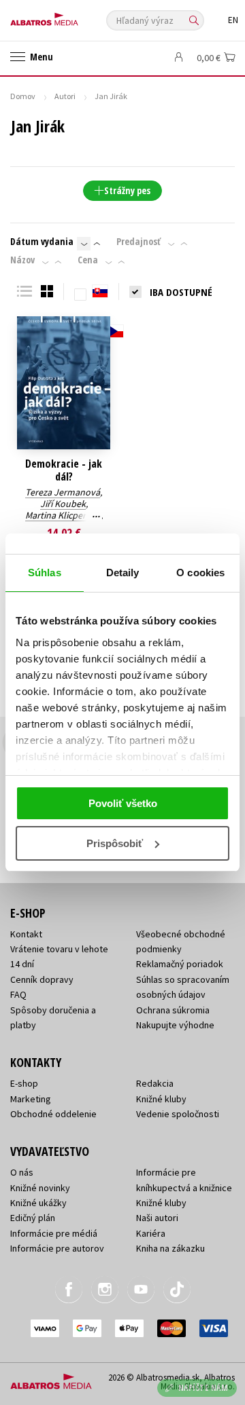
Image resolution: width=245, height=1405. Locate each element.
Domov (22, 96)
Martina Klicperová (63, 515)
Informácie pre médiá (53, 1233)
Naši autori (157, 1218)
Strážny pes (127, 190)
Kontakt (26, 934)
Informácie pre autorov (57, 1248)
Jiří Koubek (63, 504)
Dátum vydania (42, 241)
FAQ (18, 994)
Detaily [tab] (123, 572)
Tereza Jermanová (62, 492)
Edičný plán (32, 1218)
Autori (65, 96)
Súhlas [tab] (44, 572)
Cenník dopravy (42, 979)
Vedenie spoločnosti (177, 1114)
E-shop (24, 1083)
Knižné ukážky (38, 1203)
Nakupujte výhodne (175, 1025)
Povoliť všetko (122, 803)
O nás (21, 1172)
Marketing (30, 1099)
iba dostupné (181, 292)
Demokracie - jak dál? (63, 470)
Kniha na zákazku (170, 1248)
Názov (22, 260)
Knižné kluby (161, 1099)
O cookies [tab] (200, 572)
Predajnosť (138, 241)
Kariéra (150, 1233)
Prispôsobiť (114, 843)
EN (233, 20)
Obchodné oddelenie (53, 1114)
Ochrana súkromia (173, 1010)
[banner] (71, 16)
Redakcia (155, 1083)
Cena (88, 260)
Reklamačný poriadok (179, 964)
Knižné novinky (40, 1188)
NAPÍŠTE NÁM (203, 1387)
